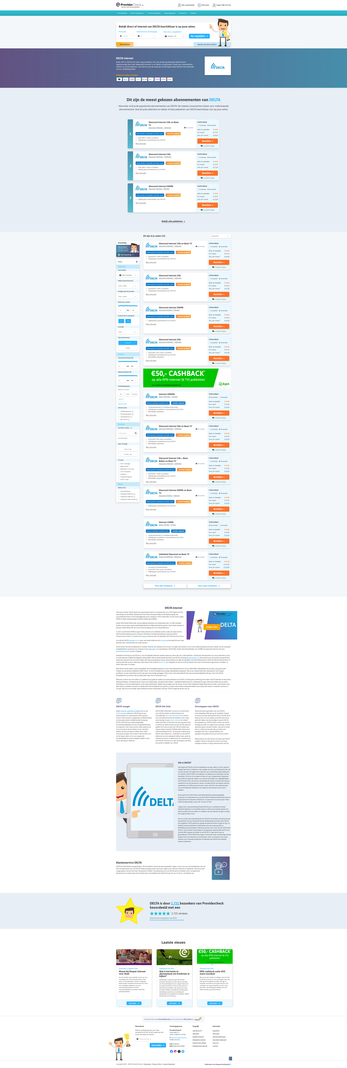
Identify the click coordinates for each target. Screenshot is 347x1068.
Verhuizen (216, 1034)
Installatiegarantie (125, 411)
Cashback (193, 13)
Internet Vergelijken (136, 13)
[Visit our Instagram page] (175, 1052)
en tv (134, 640)
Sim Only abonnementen (174, 715)
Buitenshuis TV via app (127, 469)
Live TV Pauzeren (125, 471)
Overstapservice (125, 417)
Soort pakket (122, 270)
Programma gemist (126, 477)
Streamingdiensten (170, 13)
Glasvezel (196, 1034)
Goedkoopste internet (200, 1046)
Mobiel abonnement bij (125, 281)
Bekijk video (212, 627)
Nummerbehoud (125, 491)
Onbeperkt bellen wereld (127, 499)
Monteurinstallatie (125, 414)
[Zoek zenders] (136, 433)
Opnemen (123, 474)
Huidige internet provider (126, 291)
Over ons (216, 1043)
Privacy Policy (157, 1064)
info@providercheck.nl (179, 1037)
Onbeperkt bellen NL (126, 496)
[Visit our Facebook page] (171, 1052)
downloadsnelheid (122, 651)
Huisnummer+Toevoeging (146, 32)
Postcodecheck (122, 13)
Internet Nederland (219, 1037)
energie (163, 640)
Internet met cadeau (199, 1043)
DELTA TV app (163, 662)
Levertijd (121, 327)
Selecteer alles (122, 403)
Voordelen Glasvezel (219, 1040)
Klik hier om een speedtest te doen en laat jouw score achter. (167, 920)
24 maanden (212, 125)
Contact (215, 1046)
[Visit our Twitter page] (179, 1052)
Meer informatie (141, 143)
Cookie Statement (169, 1064)
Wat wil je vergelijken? (173, 32)
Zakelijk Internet (198, 1037)
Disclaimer (147, 1064)
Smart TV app (124, 479)
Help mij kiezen (125, 44)
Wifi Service (124, 419)
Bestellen (206, 141)
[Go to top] (230, 1058)
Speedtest (216, 1031)
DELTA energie (121, 713)
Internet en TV (197, 1031)
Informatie (182, 13)
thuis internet (175, 720)
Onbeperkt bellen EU (126, 494)
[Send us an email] (182, 1052)
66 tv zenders (189, 127)
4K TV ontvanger (125, 463)
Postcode (122, 32)
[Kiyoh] (198, 1021)
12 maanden (202, 125)
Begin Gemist (124, 466)
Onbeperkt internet (199, 1040)
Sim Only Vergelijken (154, 13)
